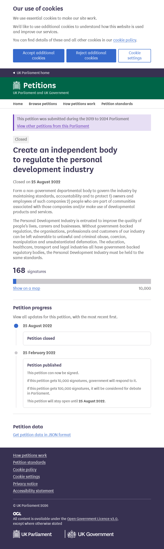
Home (18, 104)
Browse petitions (43, 104)
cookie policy (124, 40)
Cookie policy (24, 469)
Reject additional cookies (91, 55)
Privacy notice (25, 484)
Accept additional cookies (39, 55)
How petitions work (79, 104)
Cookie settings (135, 55)
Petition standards (117, 104)
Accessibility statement (33, 491)
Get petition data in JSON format (42, 435)
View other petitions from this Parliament (53, 126)
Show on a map (26, 288)
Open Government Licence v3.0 (92, 519)
